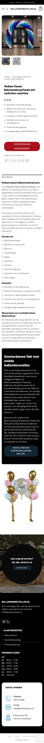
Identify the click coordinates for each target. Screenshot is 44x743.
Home (12, 2)
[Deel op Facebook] (10, 161)
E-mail (16, 705)
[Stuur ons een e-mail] (4, 622)
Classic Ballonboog (14, 79)
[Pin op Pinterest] (23, 161)
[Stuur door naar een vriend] (19, 161)
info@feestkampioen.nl (12, 612)
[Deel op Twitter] (15, 161)
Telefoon (17, 696)
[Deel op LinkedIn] (27, 161)
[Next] (38, 35)
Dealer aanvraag (28, 2)
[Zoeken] (7, 9)
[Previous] (5, 35)
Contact (18, 2)
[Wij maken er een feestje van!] (23, 9)
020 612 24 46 (26, 562)
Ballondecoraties (21, 77)
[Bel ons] (8, 622)
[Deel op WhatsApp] (6, 161)
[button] (3, 9)
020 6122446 (19, 700)
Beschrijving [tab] (7, 177)
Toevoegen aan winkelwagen (22, 146)
